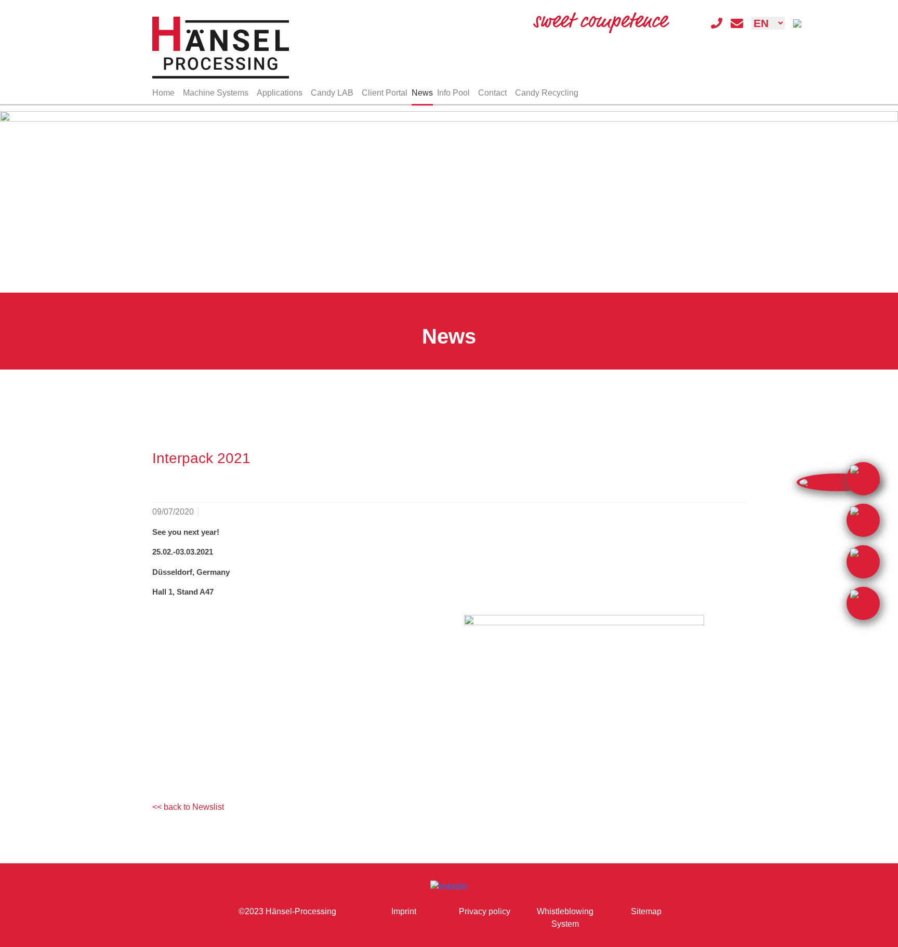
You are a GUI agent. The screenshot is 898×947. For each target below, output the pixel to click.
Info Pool (453, 92)
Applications (279, 92)
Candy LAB (332, 92)
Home (163, 92)
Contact (492, 92)
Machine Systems (215, 92)
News (422, 92)
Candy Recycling (546, 92)
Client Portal (384, 92)
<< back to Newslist (188, 807)
